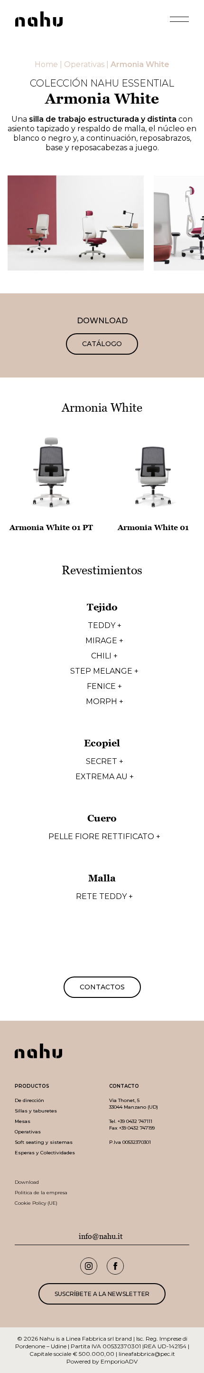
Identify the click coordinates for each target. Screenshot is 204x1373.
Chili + (104, 656)
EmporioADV (119, 1361)
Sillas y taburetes (36, 1111)
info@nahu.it (101, 1236)
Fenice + (104, 686)
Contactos (102, 987)
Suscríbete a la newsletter (102, 1293)
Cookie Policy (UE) (36, 1203)
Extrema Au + (104, 777)
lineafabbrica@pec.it (147, 1353)
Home (46, 64)
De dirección (29, 1100)
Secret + (104, 761)
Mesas (22, 1121)
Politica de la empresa (41, 1192)
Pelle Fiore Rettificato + (104, 837)
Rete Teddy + (104, 896)
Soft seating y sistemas (44, 1142)
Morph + (104, 702)
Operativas (84, 64)
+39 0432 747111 (135, 1121)
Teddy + (104, 625)
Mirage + (104, 641)
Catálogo (102, 343)
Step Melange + (104, 671)
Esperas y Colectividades (45, 1153)
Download (27, 1182)
